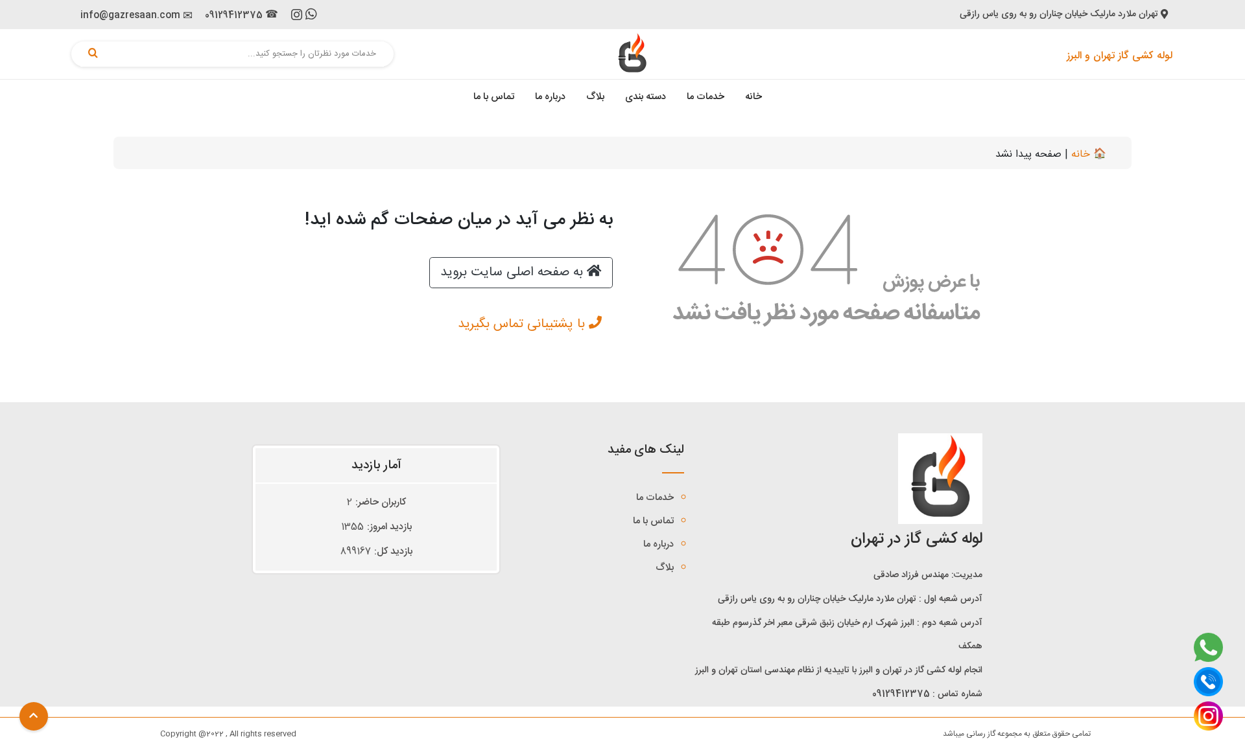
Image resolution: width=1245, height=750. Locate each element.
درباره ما (550, 97)
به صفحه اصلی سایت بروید (513, 272)
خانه (753, 97)
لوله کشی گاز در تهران (916, 539)
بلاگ (595, 97)
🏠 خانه (1088, 154)
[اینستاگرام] (296, 18)
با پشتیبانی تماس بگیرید (523, 324)
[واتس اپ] (311, 16)
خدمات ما (705, 97)
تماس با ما (493, 97)
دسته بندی (645, 97)
